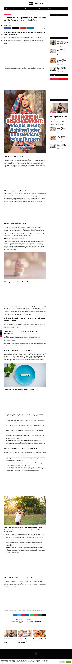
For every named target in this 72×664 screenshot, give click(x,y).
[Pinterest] (2, 37)
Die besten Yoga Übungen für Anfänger (34, 621)
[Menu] (6, 9)
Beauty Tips (50, 8)
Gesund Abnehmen (17, 8)
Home (10, 8)
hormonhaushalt (40, 610)
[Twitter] (2, 31)
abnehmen (6, 610)
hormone (23, 610)
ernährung (11, 610)
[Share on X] (1, 333)
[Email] (2, 40)
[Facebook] (2, 28)
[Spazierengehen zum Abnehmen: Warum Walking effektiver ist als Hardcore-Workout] (10, 633)
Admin (6, 22)
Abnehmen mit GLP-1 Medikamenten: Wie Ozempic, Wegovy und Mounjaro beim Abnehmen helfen (24, 640)
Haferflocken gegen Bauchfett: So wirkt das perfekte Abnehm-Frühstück (39, 640)
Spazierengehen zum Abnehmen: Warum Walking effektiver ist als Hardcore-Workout (9, 640)
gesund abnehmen (17, 610)
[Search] (66, 9)
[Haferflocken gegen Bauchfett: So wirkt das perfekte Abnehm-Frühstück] (39, 633)
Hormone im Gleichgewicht (31, 610)
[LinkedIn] (2, 34)
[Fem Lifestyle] (36, 3)
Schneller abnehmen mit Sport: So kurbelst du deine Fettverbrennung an (62, 68)
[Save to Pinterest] (1, 336)
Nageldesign (38, 8)
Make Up (44, 8)
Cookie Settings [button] (62, 661)
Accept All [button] (68, 661)
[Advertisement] (25, 55)
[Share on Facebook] (1, 331)
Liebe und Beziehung (28, 8)
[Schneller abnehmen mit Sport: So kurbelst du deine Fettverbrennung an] (53, 69)
